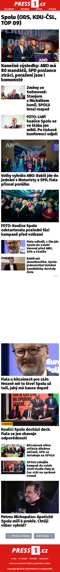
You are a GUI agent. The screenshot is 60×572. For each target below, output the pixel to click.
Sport (39, 9)
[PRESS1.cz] (30, 4)
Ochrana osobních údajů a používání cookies (29, 563)
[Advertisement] (30, 307)
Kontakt (33, 558)
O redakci (23, 558)
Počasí (52, 9)
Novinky (25, 9)
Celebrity (9, 9)
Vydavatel (43, 558)
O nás (13, 558)
